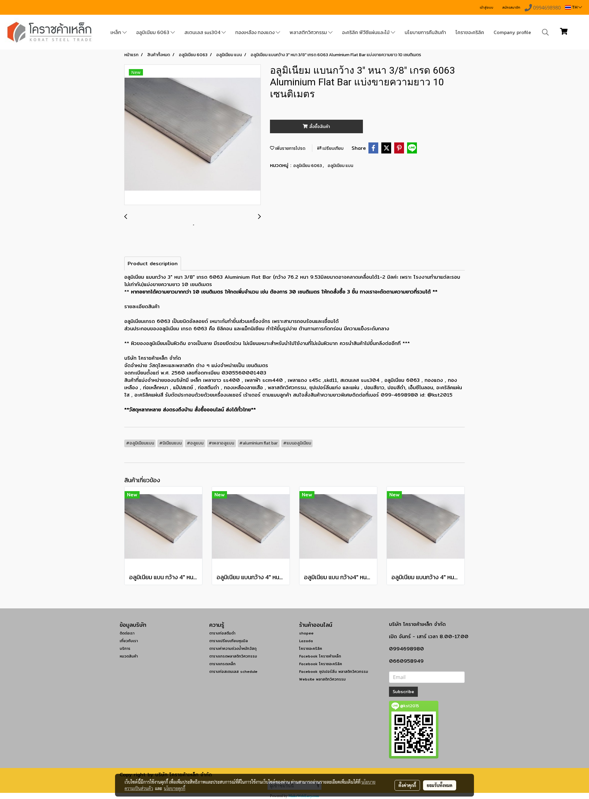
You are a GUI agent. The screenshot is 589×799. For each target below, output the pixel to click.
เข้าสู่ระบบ (486, 7)
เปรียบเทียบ (332, 148)
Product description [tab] (153, 263)
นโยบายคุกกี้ (174, 788)
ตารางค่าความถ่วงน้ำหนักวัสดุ (232, 648)
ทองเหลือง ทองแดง (255, 32)
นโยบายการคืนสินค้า (425, 32)
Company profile (512, 32)
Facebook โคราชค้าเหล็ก (320, 656)
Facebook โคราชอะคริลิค (320, 664)
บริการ (125, 648)
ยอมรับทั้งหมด (439, 785)
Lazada (306, 641)
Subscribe (403, 691)
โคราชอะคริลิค (470, 32)
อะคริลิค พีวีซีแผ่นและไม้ (366, 32)
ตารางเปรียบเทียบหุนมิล (228, 641)
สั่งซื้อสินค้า (319, 126)
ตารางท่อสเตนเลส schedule (233, 671)
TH (574, 7)
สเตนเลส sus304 (202, 32)
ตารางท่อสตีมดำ (222, 633)
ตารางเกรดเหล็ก (222, 664)
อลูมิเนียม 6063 (153, 32)
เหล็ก (116, 32)
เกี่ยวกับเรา (129, 641)
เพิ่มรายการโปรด (289, 148)
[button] (545, 32)
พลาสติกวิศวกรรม (309, 32)
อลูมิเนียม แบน (340, 165)
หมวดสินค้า (129, 656)
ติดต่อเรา (127, 633)
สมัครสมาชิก (511, 7)
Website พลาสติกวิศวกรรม (322, 679)
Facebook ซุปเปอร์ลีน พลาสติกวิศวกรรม (333, 671)
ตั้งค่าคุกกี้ (407, 785)
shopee (306, 633)
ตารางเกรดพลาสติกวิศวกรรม (233, 656)
